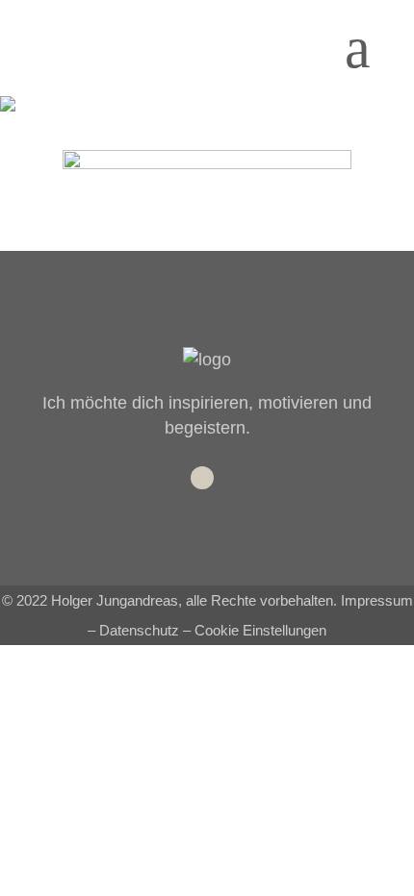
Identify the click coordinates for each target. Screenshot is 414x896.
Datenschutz (139, 630)
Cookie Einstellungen (260, 630)
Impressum (377, 600)
